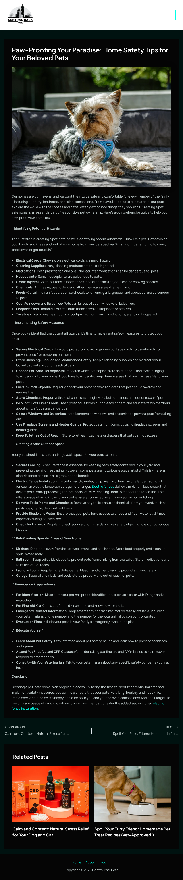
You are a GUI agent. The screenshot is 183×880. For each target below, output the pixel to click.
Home (76, 862)
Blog (103, 862)
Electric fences (103, 486)
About (90, 862)
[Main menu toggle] (171, 15)
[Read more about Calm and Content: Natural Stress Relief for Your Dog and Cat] (50, 793)
